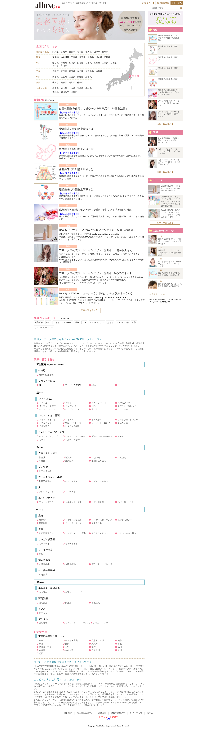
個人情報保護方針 (85, 713)
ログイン (176, 3)
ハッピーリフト (72, 409)
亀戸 (94, 647)
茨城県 (107, 57)
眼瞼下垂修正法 (99, 461)
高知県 (72, 82)
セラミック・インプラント (77, 623)
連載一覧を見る (164, 172)
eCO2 (120, 436)
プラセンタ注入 (46, 502)
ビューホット (71, 543)
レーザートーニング (101, 423)
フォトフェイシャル (62, 322)
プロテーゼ (70, 491)
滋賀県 (99, 71)
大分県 (72, 88)
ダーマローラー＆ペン (102, 436)
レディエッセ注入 (100, 481)
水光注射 (43, 592)
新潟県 (72, 63)
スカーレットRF (99, 403)
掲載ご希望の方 (118, 713)
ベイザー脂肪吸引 (73, 520)
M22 (48, 322)
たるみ (110, 322)
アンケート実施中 (109, 717)
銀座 (41, 640)
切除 (41, 554)
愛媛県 (64, 82)
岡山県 (55, 77)
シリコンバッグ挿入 (127, 533)
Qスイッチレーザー (74, 423)
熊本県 (64, 88)
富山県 (64, 65)
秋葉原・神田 (45, 647)
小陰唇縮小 (44, 564)
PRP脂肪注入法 (46, 533)
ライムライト (98, 419)
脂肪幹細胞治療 (46, 375)
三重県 (105, 63)
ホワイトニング (100, 623)
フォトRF (69, 419)
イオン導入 (44, 426)
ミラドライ (44, 543)
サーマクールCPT (47, 406)
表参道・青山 (71, 640)
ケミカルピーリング (44, 327)
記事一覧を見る (88, 310)
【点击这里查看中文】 (69, 112)
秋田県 (88, 52)
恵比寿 (95, 644)
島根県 (88, 77)
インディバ (70, 406)
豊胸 (77, 322)
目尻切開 (122, 457)
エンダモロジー (125, 520)
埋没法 (68, 457)
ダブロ (68, 403)
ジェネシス (123, 423)
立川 (120, 650)
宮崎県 (80, 88)
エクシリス (97, 523)
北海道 (55, 52)
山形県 (97, 52)
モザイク (43, 439)
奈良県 (80, 71)
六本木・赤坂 (98, 640)
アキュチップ (45, 423)
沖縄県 (74, 92)
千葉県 (74, 57)
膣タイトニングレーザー (103, 564)
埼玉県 (82, 57)
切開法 (42, 457)
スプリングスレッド (127, 406)
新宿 (41, 644)
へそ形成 (43, 574)
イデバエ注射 (71, 481)
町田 (41, 653)
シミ (84, 322)
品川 (120, 647)
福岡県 (55, 88)
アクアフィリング (100, 533)
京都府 (64, 71)
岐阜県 (97, 63)
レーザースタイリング (102, 520)
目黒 (120, 644)
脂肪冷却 (43, 523)
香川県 (55, 82)
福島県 (105, 52)
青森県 (72, 52)
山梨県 (80, 63)
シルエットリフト (73, 502)
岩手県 (80, 52)
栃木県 (99, 57)
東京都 (55, 57)
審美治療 (39, 322)
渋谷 (120, 640)
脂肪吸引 (43, 520)
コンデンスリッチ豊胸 (75, 533)
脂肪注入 (69, 461)
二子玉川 (96, 650)
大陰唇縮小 (70, 564)
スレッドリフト (46, 491)
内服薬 (68, 602)
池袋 (67, 644)
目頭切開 (96, 457)
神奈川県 (65, 57)
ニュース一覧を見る (164, 222)
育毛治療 (43, 602)
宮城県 (64, 52)
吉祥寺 (42, 650)
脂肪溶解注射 (45, 481)
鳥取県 (80, 77)
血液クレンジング (73, 592)
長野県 (88, 63)
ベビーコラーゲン (126, 502)
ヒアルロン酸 (122, 322)
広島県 (64, 77)
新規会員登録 (163, 3)
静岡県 (64, 63)
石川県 (113, 63)
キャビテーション (73, 523)
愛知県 (55, 63)
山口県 (72, 77)
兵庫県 (72, 71)
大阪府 (55, 71)
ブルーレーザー (72, 439)
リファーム (123, 409)
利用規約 (68, 713)
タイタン (96, 409)
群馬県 (91, 57)
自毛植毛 (96, 602)
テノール (43, 403)
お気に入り (147, 3)
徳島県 (80, 82)
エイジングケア (97, 322)
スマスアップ (124, 403)
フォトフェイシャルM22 (129, 419)
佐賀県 (55, 92)
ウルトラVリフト (47, 409)
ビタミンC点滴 (72, 426)
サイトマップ (136, 713)
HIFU (94, 406)
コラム (150, 713)
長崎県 (88, 88)
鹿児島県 (65, 92)
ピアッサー (44, 613)
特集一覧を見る (164, 124)
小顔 (134, 322)
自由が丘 (69, 650)
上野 (67, 647)
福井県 (55, 65)
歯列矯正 (43, 623)
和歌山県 (89, 71)
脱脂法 (42, 461)
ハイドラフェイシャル (75, 436)
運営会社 (102, 713)
